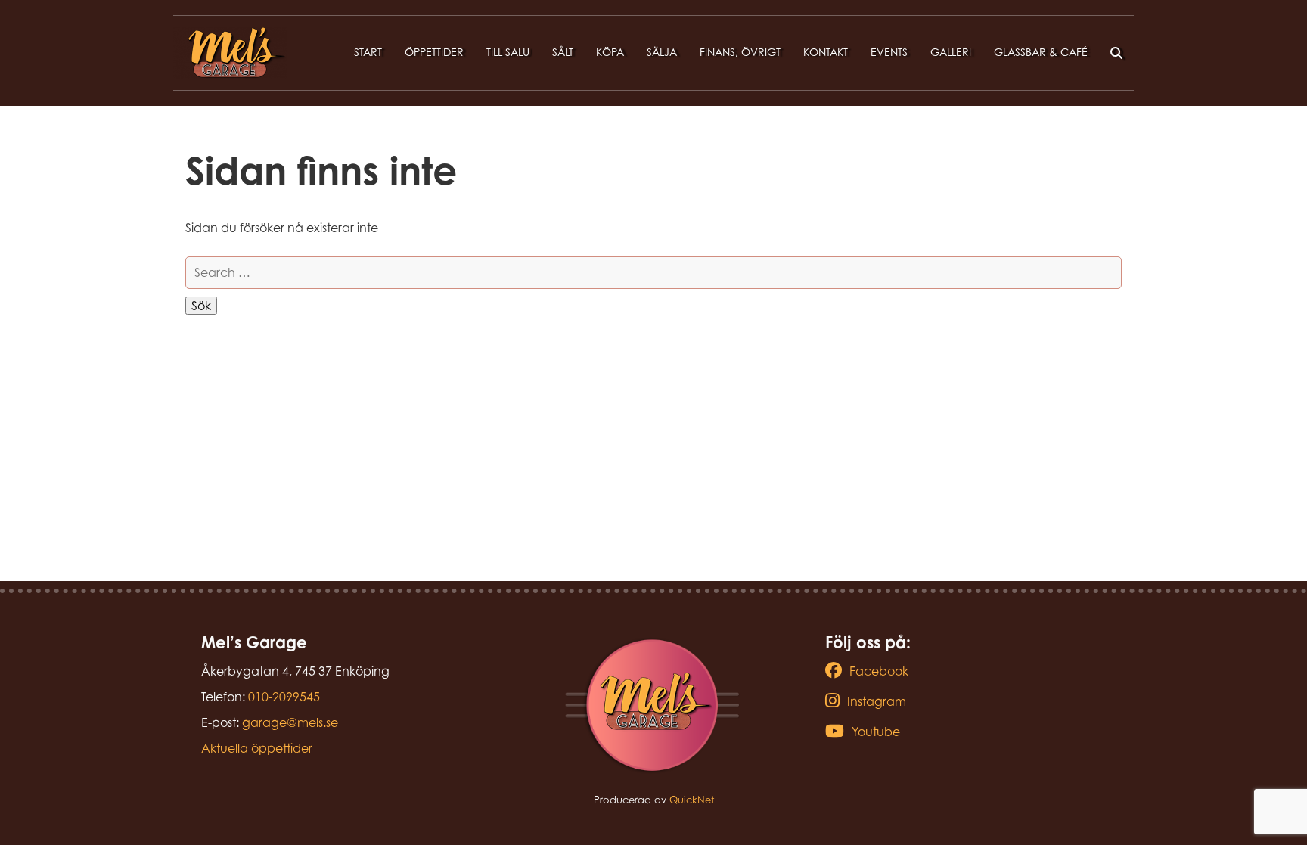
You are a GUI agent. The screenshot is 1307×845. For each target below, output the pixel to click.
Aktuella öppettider (256, 748)
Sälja (662, 51)
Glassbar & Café (1041, 51)
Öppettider (434, 51)
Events (889, 51)
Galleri (950, 51)
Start (368, 51)
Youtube (876, 731)
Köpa (610, 51)
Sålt (562, 51)
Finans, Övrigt (740, 51)
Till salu (507, 51)
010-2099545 (284, 696)
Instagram (876, 701)
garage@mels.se (290, 722)
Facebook (878, 671)
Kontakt (825, 51)
